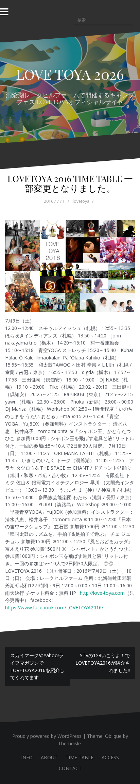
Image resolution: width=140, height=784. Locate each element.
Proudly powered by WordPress (47, 736)
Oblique (113, 736)
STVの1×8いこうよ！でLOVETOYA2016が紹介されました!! (102, 662)
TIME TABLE (79, 757)
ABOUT (49, 757)
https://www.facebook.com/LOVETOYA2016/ (54, 607)
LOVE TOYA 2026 (70, 73)
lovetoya (81, 201)
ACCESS (110, 757)
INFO (27, 757)
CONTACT (70, 768)
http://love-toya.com (102, 593)
